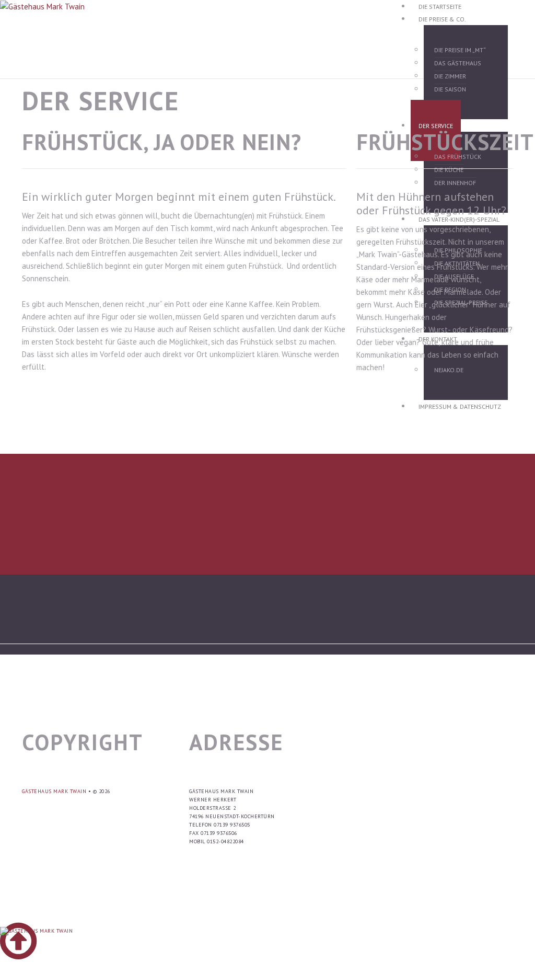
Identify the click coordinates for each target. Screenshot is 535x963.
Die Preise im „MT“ (460, 50)
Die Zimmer (450, 76)
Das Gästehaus (457, 63)
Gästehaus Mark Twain (54, 791)
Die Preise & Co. (442, 19)
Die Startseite (439, 6)
